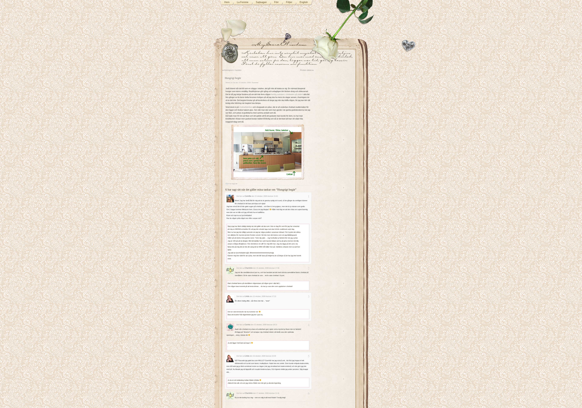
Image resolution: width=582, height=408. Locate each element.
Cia (234, 82)
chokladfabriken (245, 107)
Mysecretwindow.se (274, 8)
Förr (276, 2)
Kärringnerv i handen (232, 70)
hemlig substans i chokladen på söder (286, 94)
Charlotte (249, 268)
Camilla (248, 196)
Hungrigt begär (233, 78)
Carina (247, 325)
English (304, 2)
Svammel (255, 82)
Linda (247, 296)
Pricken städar (306, 70)
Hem (226, 2)
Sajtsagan (261, 2)
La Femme (242, 2)
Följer (289, 2)
